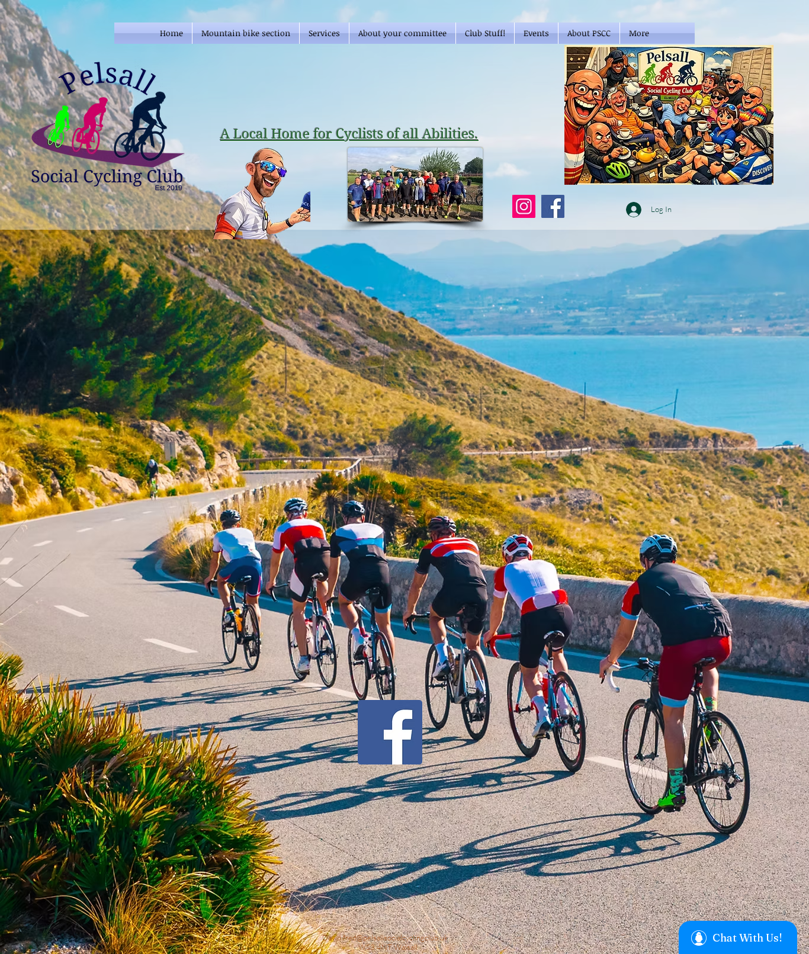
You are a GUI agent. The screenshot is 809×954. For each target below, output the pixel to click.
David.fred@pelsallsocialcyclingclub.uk (385, 937)
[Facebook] (552, 206)
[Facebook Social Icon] (390, 732)
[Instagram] (523, 206)
